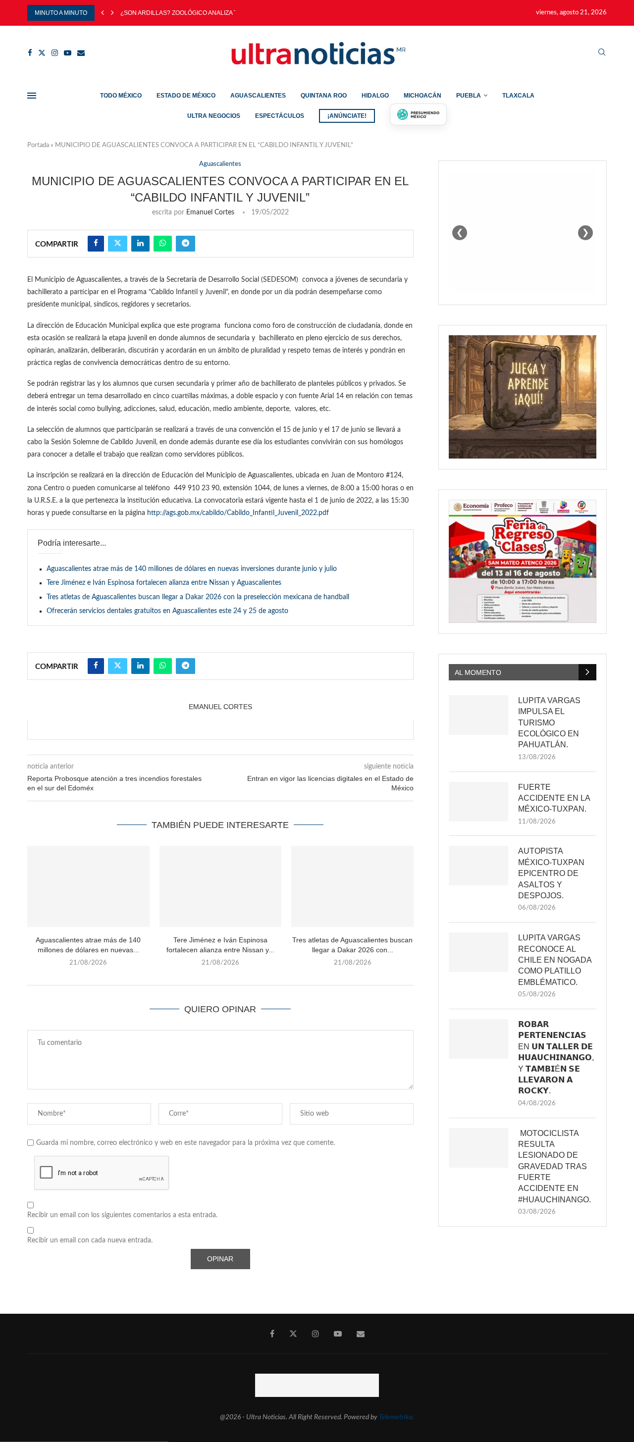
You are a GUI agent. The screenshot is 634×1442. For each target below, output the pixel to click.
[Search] (602, 53)
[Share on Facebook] (96, 244)
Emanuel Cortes (210, 212)
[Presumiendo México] (418, 114)
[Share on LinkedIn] (140, 244)
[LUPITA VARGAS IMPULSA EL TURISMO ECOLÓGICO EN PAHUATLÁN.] (478, 715)
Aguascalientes (258, 95)
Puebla (468, 95)
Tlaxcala (518, 95)
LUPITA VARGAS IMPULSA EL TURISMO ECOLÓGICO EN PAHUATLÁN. (549, 722)
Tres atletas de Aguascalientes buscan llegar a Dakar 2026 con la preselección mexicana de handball (198, 597)
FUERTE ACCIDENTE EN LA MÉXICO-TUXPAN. (554, 798)
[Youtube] (67, 53)
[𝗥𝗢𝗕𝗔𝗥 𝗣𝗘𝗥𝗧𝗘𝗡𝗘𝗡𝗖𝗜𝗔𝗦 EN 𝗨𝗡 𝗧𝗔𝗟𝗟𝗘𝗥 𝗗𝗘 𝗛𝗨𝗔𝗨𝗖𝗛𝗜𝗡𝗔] (478, 1039)
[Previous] (102, 13)
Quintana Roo (324, 95)
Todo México (121, 95)
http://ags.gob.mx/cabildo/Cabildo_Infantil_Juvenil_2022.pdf (238, 513)
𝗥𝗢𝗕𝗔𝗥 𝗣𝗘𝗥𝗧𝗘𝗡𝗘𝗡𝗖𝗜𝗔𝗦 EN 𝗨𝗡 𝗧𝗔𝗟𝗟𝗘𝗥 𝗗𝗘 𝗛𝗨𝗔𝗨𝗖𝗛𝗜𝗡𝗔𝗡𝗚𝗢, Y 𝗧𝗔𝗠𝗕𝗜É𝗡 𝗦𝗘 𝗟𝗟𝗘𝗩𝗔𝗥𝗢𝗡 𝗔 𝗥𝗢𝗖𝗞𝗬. (556, 1057)
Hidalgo (375, 95)
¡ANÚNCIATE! (347, 115)
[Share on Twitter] (117, 244)
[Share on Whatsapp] (163, 244)
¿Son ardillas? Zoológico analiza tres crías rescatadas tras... (226, 12)
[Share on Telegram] (185, 244)
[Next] (112, 13)
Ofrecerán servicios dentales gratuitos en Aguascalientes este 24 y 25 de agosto (167, 611)
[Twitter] (42, 53)
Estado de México (186, 95)
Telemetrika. (396, 1417)
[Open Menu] (31, 95)
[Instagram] (54, 53)
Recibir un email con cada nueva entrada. (90, 1240)
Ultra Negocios (213, 115)
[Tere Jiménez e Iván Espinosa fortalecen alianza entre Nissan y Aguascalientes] (220, 886)
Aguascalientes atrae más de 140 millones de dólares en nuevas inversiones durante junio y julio (192, 569)
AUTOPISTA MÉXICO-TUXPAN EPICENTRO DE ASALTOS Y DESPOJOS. (551, 873)
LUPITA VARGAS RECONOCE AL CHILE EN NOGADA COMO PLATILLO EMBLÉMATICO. (554, 959)
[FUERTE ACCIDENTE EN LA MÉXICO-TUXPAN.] (478, 802)
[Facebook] (30, 53)
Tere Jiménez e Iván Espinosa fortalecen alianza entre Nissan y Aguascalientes (164, 582)
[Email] (81, 53)
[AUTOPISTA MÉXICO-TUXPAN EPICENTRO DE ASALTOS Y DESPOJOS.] (478, 865)
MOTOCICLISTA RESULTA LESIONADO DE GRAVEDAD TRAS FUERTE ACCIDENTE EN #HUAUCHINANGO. (554, 1166)
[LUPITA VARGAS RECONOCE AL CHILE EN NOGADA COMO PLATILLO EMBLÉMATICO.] (478, 952)
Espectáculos (279, 115)
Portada (38, 145)
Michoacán (422, 95)
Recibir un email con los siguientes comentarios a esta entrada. (122, 1215)
